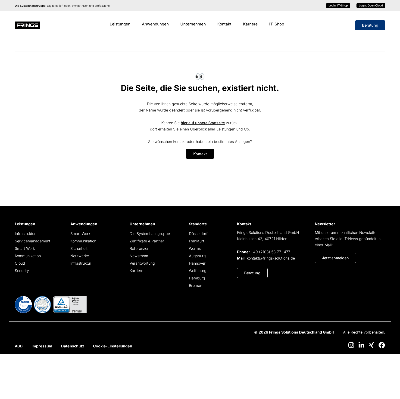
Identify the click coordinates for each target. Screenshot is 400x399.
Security (22, 270)
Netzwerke (79, 256)
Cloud (20, 263)
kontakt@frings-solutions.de (271, 258)
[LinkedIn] (361, 345)
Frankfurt (196, 241)
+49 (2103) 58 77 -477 (270, 252)
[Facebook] (381, 345)
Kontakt (224, 24)
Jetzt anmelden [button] (335, 258)
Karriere (250, 24)
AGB (19, 346)
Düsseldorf (198, 233)
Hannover (197, 263)
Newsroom (139, 256)
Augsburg (197, 256)
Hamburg (197, 278)
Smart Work (25, 248)
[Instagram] (351, 345)
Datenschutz (72, 346)
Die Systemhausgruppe (150, 233)
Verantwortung (142, 263)
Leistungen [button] (120, 24)
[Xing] (371, 345)
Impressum (41, 346)
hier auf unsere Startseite (203, 123)
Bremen (195, 285)
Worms (195, 248)
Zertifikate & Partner (147, 241)
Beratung (370, 25)
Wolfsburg (197, 270)
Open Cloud (371, 5)
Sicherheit (79, 248)
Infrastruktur (25, 233)
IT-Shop (338, 5)
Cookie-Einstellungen (112, 346)
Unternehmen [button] (193, 24)
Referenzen (139, 248)
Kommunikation (28, 256)
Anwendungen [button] (155, 24)
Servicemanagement (32, 241)
